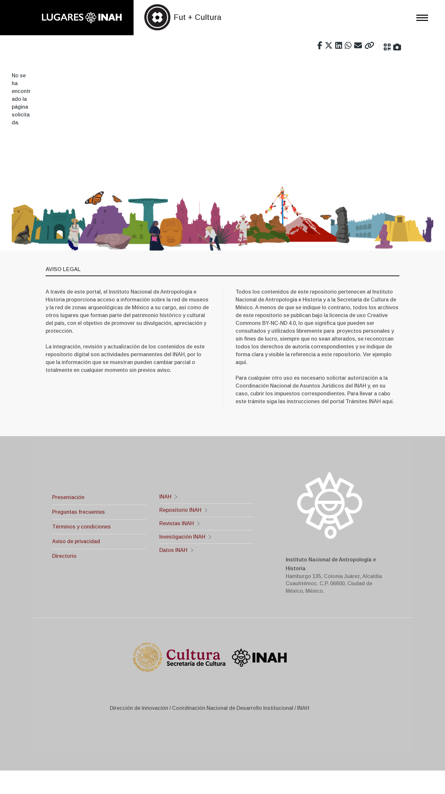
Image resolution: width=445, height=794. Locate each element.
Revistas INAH (176, 523)
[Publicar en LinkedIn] (338, 45)
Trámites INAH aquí (369, 401)
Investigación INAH (182, 537)
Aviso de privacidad (76, 541)
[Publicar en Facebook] (319, 45)
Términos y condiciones (81, 526)
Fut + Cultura (197, 17)
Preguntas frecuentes (78, 512)
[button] (387, 47)
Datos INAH (173, 550)
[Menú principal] (420, 17)
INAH (165, 496)
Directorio (64, 556)
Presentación (68, 497)
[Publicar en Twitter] (328, 45)
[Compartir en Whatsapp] (348, 45)
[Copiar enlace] (369, 45)
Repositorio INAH (180, 510)
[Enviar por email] (358, 45)
